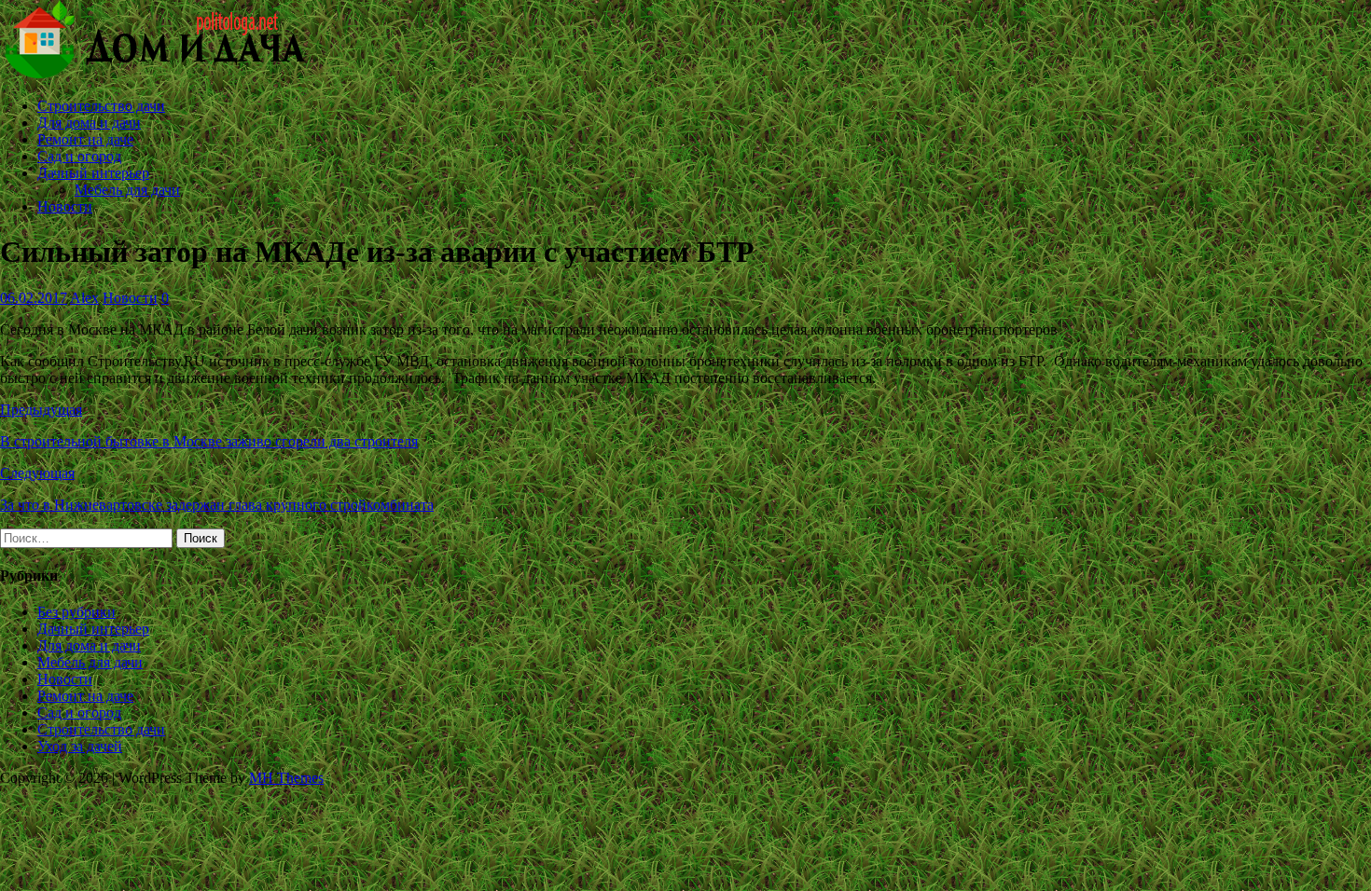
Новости (64, 206)
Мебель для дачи (127, 190)
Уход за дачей (79, 746)
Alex (84, 298)
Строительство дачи (101, 106)
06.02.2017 (33, 298)
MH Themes (286, 778)
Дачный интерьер (93, 173)
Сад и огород (79, 156)
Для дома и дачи (89, 122)
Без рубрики (76, 612)
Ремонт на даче (85, 139)
